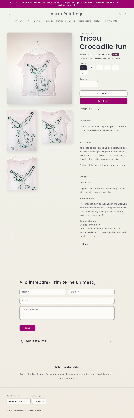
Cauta (22, 374)
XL (116, 67)
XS (83, 67)
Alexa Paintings (19, 410)
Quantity (83, 79)
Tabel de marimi (104, 374)
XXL (84, 73)
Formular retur (67, 378)
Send (27, 327)
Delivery (97, 58)
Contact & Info (35, 374)
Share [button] (85, 244)
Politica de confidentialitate (80, 374)
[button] (9, 14)
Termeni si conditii (55, 374)
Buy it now (103, 101)
